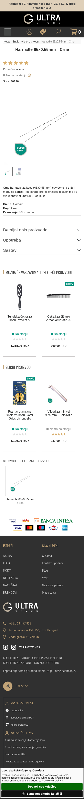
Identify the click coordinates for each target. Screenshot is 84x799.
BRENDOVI (10, 592)
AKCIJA (7, 556)
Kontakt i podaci (52, 563)
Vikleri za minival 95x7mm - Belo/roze (58, 413)
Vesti (45, 578)
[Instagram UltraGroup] (13, 647)
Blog (45, 570)
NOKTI (7, 570)
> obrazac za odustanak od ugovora (24, 761)
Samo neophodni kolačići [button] (44, 793)
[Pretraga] (58, 31)
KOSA (6, 563)
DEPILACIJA (10, 578)
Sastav (10, 250)
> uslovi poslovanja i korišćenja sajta (25, 740)
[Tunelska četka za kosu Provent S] (19, 297)
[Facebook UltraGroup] (5, 647)
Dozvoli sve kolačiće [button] (42, 786)
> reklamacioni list (15, 754)
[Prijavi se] (29, 684)
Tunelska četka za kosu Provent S (20, 318)
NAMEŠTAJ (10, 585)
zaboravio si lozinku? (22, 717)
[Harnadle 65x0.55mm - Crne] (20, 480)
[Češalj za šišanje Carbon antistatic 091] (58, 297)
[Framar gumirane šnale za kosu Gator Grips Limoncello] (19, 392)
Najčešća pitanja (52, 585)
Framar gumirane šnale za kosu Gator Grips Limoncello (19, 415)
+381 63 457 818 (20, 623)
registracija (17, 710)
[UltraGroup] (42, 19)
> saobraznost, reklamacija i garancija (25, 747)
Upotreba (12, 240)
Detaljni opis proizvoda (25, 229)
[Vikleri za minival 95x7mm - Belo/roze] (58, 392)
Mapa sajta (49, 592)
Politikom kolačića (52, 780)
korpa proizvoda (19, 724)
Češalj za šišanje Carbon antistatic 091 (59, 318)
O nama (47, 556)
